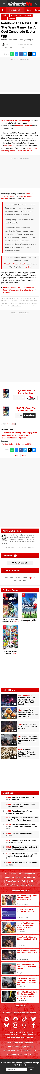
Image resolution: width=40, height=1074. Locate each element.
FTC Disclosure (16, 306)
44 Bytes (24, 1035)
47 (14, 717)
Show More (19, 1006)
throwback (8, 146)
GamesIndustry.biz (14, 1054)
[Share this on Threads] (30, 54)
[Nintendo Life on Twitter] (33, 1019)
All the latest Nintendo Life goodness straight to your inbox (20, 1063)
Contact (19, 877)
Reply (31, 548)
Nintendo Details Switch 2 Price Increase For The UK (21, 841)
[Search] (36, 3)
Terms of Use (11, 881)
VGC (35, 1050)
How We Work (29, 873)
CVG (25, 1054)
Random (5, 15)
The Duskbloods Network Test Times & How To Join (20, 805)
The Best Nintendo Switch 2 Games (19, 835)
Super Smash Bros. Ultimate (10, 652)
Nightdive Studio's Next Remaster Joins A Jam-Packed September (22, 819)
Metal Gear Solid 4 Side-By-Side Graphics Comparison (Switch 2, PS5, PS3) (21, 856)
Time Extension (13, 1047)
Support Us (9, 877)
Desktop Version (27, 885)
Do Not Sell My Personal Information (20, 1037)
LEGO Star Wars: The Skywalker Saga (15, 121)
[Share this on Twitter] (25, 54)
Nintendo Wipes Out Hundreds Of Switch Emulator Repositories (21, 848)
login (31, 577)
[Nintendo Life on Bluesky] (7, 1026)
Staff (20, 873)
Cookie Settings (13, 885)
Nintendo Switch (16, 15)
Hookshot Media (17, 1032)
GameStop (29, 415)
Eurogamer (27, 1050)
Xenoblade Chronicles (23, 126)
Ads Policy (22, 881)
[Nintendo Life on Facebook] (33, 1026)
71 (14, 744)
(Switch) (20, 433)
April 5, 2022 (28, 267)
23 (25, 455)
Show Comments (21, 563)
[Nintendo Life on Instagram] (16, 1026)
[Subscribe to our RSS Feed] (7, 1019)
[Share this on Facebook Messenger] (34, 54)
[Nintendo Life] (20, 4)
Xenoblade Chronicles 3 (29, 621)
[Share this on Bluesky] (16, 54)
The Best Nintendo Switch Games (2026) (17, 444)
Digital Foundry (27, 1047)
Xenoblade (27, 15)
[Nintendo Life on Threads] (24, 1026)
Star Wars (12, 19)
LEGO (4, 19)
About (13, 873)
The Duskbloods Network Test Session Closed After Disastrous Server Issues (21, 827)
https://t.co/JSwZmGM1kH (14, 263)
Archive (32, 881)
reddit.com (11, 424)
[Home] (3, 10)
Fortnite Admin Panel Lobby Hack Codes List (20, 798)
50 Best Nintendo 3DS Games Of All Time (21, 864)
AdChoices (33, 1035)
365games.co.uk (31, 397)
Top (7, 873)
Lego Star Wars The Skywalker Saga (26, 391)
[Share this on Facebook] (21, 54)
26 (14, 704)
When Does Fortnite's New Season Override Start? (19, 812)
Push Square (18, 1043)
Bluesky (23, 548)
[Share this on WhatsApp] (12, 54)
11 (18, 455)
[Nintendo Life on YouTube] (16, 1019)
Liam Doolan (7, 48)
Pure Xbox (29, 1043)
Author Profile (12, 548)
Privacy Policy (29, 877)
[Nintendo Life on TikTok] (24, 1019)
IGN (18, 1050)
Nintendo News (9, 1050)
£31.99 (19, 398)
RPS (31, 1054)
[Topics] (3, 3)
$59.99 (19, 415)
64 (14, 757)
